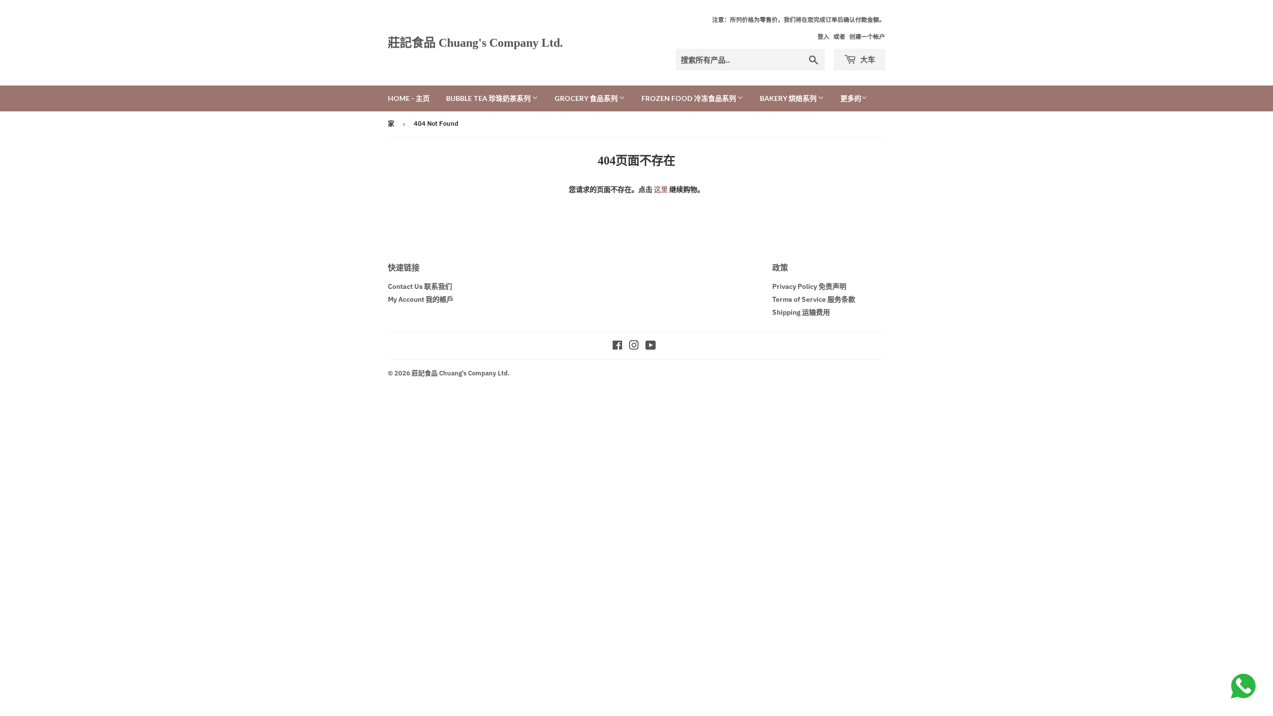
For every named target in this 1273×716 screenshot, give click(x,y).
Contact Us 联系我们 (420, 286)
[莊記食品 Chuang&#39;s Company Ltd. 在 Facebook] (617, 346)
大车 (867, 59)
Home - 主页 (409, 98)
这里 (661, 189)
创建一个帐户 (867, 36)
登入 (823, 36)
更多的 (850, 98)
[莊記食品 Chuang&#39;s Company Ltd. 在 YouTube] (650, 346)
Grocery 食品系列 (586, 98)
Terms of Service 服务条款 (813, 299)
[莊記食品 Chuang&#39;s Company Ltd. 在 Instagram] (634, 346)
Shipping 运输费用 (801, 312)
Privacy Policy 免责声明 (809, 286)
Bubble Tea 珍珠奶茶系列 (489, 98)
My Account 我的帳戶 (421, 299)
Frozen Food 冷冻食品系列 (689, 98)
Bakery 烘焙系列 (789, 98)
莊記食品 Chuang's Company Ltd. (475, 42)
